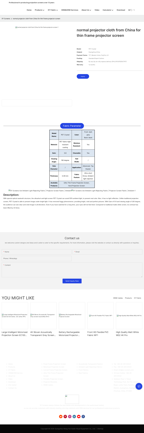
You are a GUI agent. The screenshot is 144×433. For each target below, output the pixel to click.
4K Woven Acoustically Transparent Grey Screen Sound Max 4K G (42, 334)
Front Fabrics (83, 370)
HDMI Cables (118, 298)
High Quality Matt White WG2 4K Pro (127, 333)
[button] (131, 10)
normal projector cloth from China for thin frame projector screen (36, 19)
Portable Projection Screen (53, 379)
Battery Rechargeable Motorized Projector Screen (69, 334)
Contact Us (12, 388)
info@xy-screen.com (126, 370)
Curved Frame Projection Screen (55, 370)
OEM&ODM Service (15, 373)
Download (12, 382)
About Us (11, 376)
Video (10, 379)
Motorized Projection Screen (53, 367)
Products (128, 298)
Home (10, 364)
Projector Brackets (50, 382)
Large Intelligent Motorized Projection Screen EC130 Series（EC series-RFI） (14, 334)
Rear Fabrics (83, 373)
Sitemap (100, 429)
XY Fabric (137, 298)
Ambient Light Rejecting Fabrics (90, 367)
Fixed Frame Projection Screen (54, 364)
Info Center (12, 385)
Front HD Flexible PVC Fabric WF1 (97, 333)
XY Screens (6, 19)
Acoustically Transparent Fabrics (91, 364)
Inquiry (83, 76)
